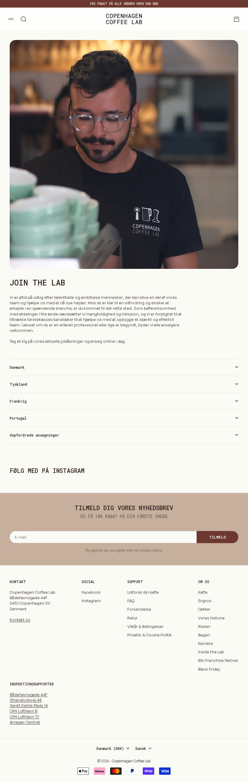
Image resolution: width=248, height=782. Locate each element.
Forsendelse (139, 609)
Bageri (204, 634)
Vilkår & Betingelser (145, 626)
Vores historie (211, 617)
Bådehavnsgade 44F (28, 694)
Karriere (205, 643)
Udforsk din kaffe (143, 592)
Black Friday (209, 669)
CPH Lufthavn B (24, 710)
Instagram (91, 600)
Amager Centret (25, 722)
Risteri (204, 626)
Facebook (91, 592)
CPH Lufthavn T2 (24, 716)
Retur (132, 617)
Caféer (204, 609)
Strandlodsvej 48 (26, 700)
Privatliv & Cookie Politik (149, 634)
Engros (204, 600)
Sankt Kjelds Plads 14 (29, 705)
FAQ (131, 600)
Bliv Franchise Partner (218, 660)
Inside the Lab (211, 651)
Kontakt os (20, 619)
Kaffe (202, 592)
